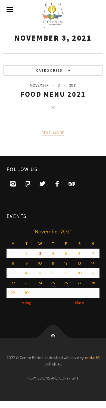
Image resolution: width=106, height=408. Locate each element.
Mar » (79, 302)
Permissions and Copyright (53, 378)
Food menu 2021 (53, 94)
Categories (50, 70)
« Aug (26, 302)
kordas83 (92, 357)
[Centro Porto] (53, 13)
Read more (53, 133)
